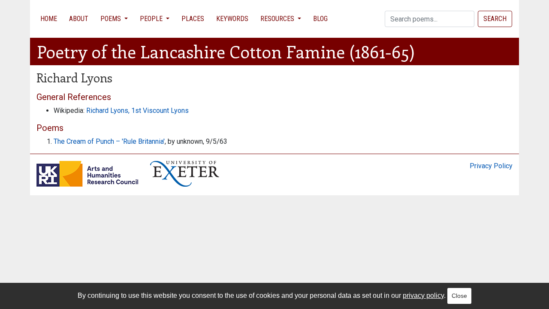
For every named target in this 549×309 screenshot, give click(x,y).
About (78, 19)
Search (495, 19)
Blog (320, 19)
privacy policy (423, 295)
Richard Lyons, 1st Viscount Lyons (137, 110)
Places (192, 19)
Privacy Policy (491, 166)
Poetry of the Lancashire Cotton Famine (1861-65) (226, 51)
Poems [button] (111, 19)
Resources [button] (278, 19)
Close (459, 295)
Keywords (232, 19)
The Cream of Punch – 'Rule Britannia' (109, 141)
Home (48, 19)
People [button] (152, 19)
